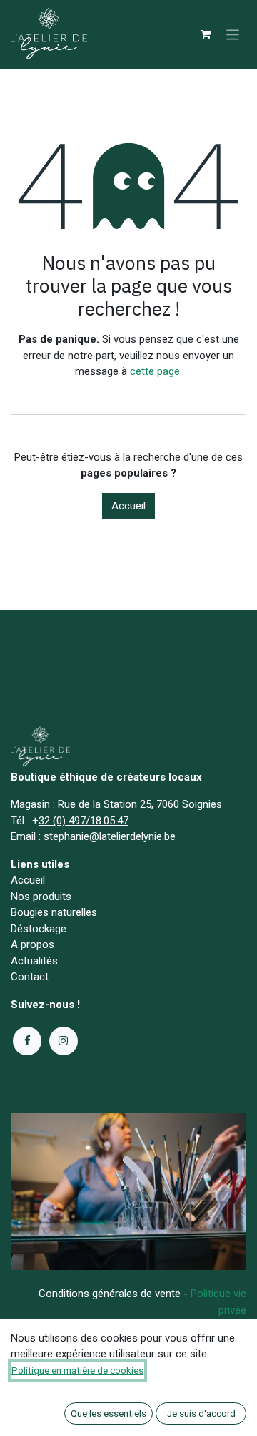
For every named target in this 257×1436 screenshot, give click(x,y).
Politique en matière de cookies (77, 1370)
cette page (155, 371)
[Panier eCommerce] (205, 34)
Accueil (128, 505)
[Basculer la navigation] (233, 34)
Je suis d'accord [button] (201, 1413)
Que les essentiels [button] (108, 1413)
